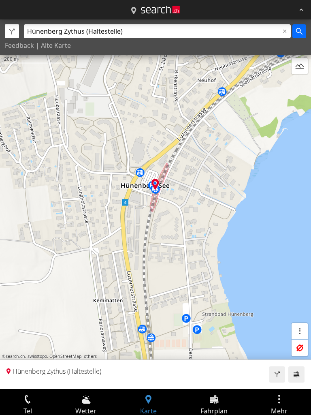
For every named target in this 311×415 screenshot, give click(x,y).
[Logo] (160, 10)
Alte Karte (56, 45)
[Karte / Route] (133, 11)
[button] (155, 184)
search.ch (15, 356)
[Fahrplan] (296, 374)
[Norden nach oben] (300, 85)
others (90, 356)
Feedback (19, 45)
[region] (155, 204)
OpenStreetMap (65, 356)
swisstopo (37, 356)
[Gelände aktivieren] (300, 66)
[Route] (277, 374)
